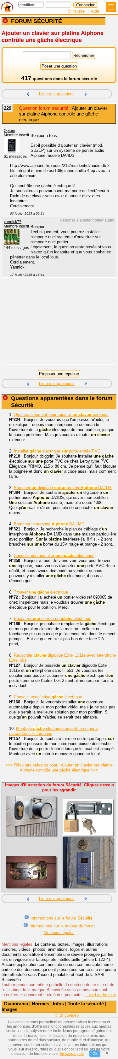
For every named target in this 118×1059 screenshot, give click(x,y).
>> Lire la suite (100, 994)
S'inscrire (76, 11)
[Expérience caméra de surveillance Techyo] (86, 93)
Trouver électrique (41, 592)
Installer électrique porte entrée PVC (57, 451)
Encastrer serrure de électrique (52, 618)
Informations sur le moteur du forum (61, 926)
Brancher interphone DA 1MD (49, 524)
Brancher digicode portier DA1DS (63, 487)
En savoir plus (71, 1054)
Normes (40, 1003)
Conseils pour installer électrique (54, 555)
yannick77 (12, 222)
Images (9, 1009)
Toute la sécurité (86, 1003)
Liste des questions (57, 94)
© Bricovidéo (67, 1015)
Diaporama (16, 1003)
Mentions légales (59, 932)
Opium (9, 131)
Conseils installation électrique (48, 697)
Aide (95, 11)
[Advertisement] (56, 325)
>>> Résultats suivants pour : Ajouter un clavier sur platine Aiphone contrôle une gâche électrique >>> (59, 767)
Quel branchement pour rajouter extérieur (61, 414)
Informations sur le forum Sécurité (61, 918)
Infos (58, 1003)
